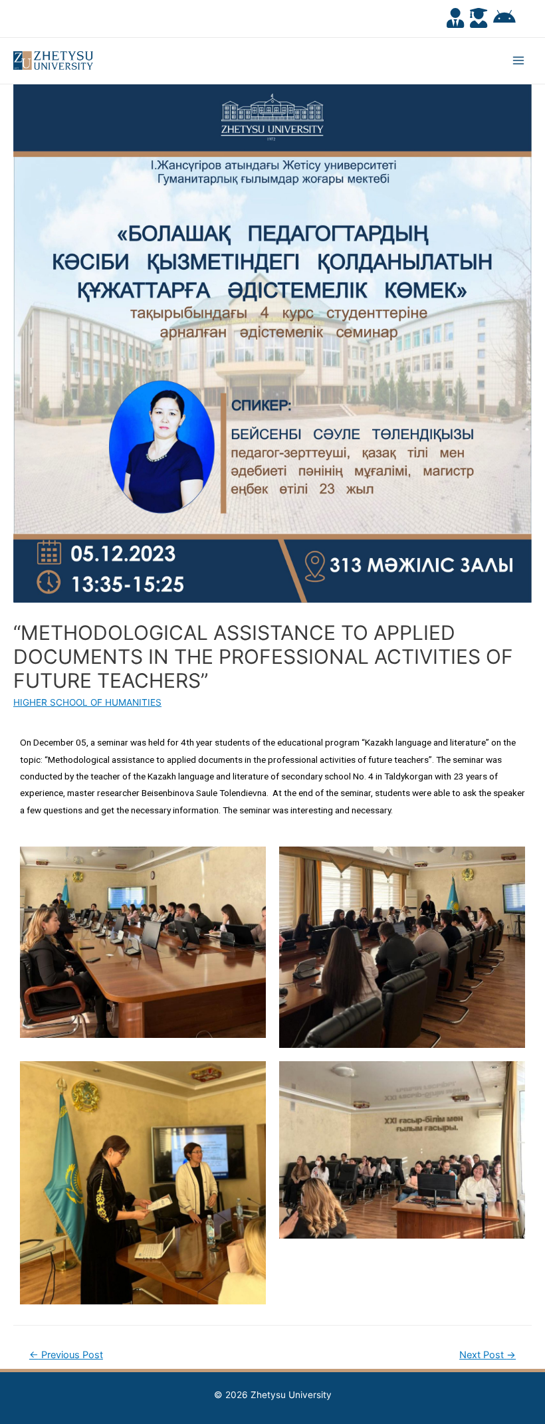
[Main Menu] (518, 60)
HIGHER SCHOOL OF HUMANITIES (87, 702)
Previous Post (66, 1355)
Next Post (487, 1355)
